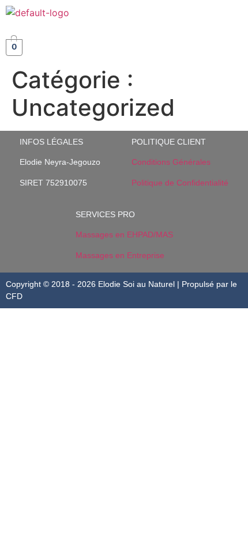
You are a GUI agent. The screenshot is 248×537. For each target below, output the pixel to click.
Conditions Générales (171, 162)
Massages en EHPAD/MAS (124, 234)
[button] (233, 17)
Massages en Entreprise (120, 255)
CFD (14, 296)
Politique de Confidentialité (179, 182)
